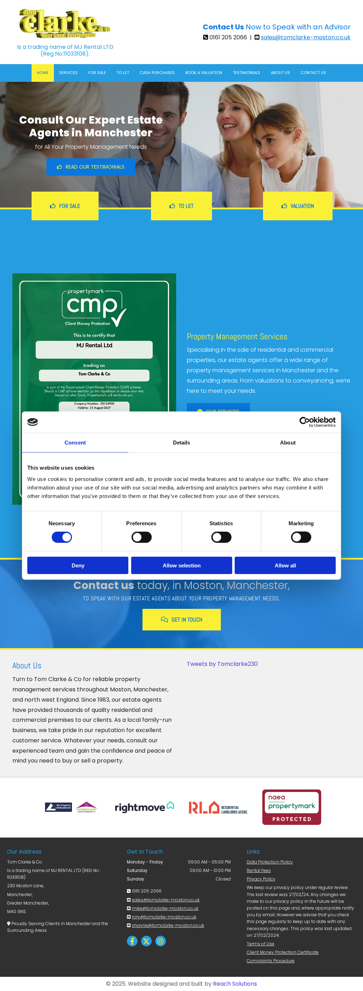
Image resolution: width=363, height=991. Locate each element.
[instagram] (160, 941)
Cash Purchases (157, 72)
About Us (280, 72)
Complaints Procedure (271, 961)
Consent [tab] (75, 443)
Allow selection (182, 565)
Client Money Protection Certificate (283, 952)
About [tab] (288, 443)
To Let (123, 72)
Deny (78, 565)
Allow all (285, 565)
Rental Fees (259, 870)
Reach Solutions (235, 984)
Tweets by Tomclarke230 (222, 664)
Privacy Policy (261, 879)
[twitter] (146, 941)
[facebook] (132, 941)
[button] (90, 167)
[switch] (142, 537)
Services (68, 72)
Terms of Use (260, 944)
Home (43, 72)
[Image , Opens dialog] (94, 389)
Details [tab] (181, 443)
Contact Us (313, 72)
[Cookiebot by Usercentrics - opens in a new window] (305, 422)
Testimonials (246, 72)
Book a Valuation (203, 72)
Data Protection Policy (270, 862)
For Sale (97, 72)
